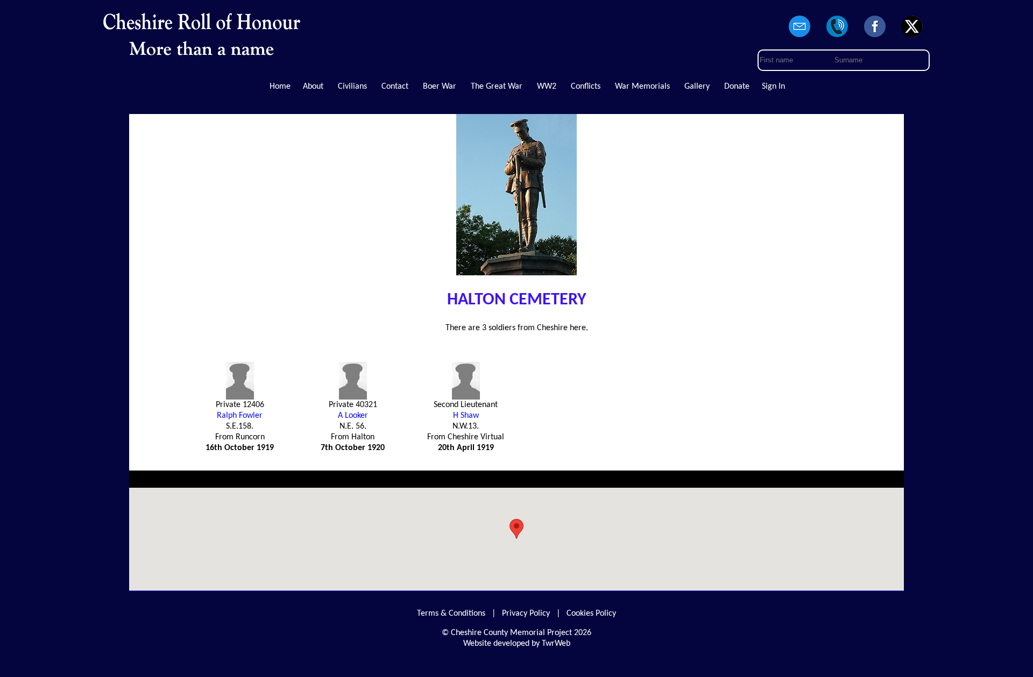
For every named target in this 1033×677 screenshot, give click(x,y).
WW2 (546, 86)
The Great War (496, 86)
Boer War (439, 86)
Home (280, 86)
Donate (736, 86)
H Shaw (466, 415)
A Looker (353, 415)
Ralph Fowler (240, 415)
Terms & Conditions (451, 613)
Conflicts (585, 86)
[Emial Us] (800, 37)
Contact (394, 86)
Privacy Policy (526, 613)
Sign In (773, 86)
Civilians (352, 86)
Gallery (697, 86)
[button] (516, 529)
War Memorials (642, 86)
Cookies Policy (591, 613)
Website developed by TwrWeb (516, 643)
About (313, 86)
